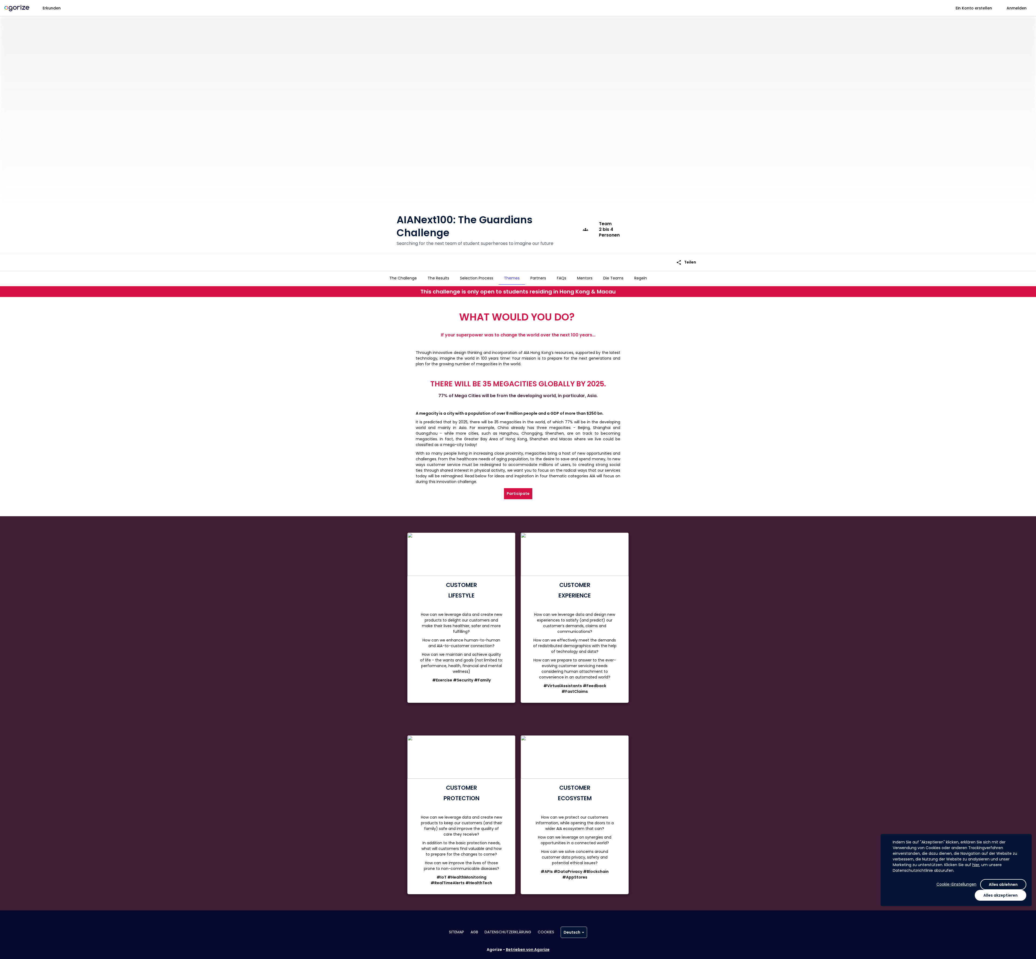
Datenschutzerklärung (508, 932)
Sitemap (456, 932)
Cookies (546, 932)
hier (975, 864)
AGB (474, 932)
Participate (518, 493)
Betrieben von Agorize (528, 949)
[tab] (403, 278)
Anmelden (1017, 8)
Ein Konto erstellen (974, 8)
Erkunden (52, 8)
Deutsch (572, 932)
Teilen (686, 262)
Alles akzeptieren (1000, 895)
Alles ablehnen (1003, 884)
